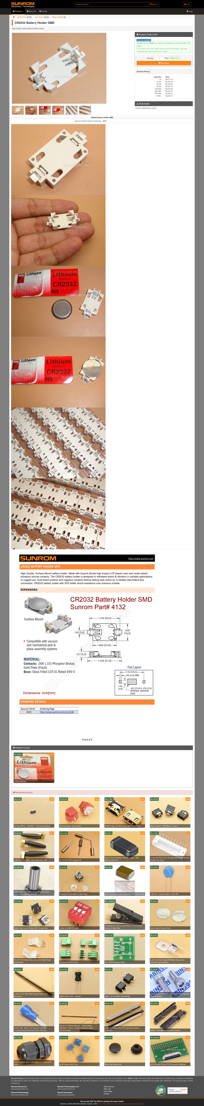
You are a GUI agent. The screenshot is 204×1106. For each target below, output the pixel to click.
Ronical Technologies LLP (68, 1086)
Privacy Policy (127, 1104)
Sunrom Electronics (19, 1086)
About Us (32, 11)
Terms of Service (138, 1104)
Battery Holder (58, 17)
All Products (24, 17)
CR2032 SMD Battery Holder (146, 108)
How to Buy (108, 1091)
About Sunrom (109, 1086)
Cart (188, 4)
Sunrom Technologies (20, 1092)
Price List (107, 1089)
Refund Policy (102, 1104)
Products (18, 11)
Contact (44, 11)
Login (190, 11)
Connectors (41, 17)
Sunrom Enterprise (64, 1092)
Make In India (133, 1078)
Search (154, 4)
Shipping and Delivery (115, 1104)
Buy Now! (164, 63)
